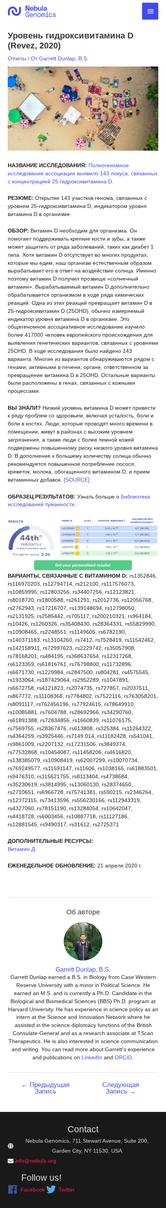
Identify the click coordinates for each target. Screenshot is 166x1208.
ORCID (123, 1057)
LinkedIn (91, 1057)
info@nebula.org (35, 1161)
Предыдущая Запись (45, 1088)
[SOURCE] (77, 480)
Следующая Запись (120, 1088)
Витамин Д (21, 849)
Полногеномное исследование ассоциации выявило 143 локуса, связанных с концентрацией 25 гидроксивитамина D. (83, 173)
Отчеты (17, 58)
